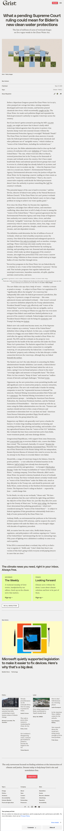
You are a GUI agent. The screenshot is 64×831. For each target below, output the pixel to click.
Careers (23, 798)
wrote (47, 378)
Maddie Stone (6, 672)
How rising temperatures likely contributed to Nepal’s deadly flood (41, 711)
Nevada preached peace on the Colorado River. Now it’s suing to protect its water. (26, 704)
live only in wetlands (28, 241)
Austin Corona (25, 713)
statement (14, 396)
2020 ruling (42, 503)
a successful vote (16, 441)
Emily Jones (24, 728)
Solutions (4, 795)
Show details (55, 822)
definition (35, 151)
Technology (14, 672)
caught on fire (44, 110)
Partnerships (24, 800)
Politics (4, 793)
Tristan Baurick (25, 750)
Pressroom (24, 802)
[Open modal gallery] (32, 279)
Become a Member (44, 795)
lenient (26, 321)
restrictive (44, 319)
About (22, 790)
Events (41, 793)
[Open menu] (60, 3)
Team (22, 793)
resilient (10, 247)
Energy (4, 790)
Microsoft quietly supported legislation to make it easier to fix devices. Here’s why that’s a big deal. (30, 663)
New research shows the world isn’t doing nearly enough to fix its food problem (57, 732)
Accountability (6, 798)
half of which (20, 464)
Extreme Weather (6, 800)
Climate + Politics (57, 89)
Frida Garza (55, 740)
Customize (31, 827)
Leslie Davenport (56, 707)
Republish (42, 800)
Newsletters (42, 790)
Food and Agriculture (8, 802)
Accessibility (42, 802)
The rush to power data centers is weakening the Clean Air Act (25, 722)
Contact (23, 795)
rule (28, 305)
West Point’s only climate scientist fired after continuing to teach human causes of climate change (10, 713)
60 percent (35, 252)
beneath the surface (14, 358)
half (47, 183)
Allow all (52, 827)
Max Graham (5, 81)
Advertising (42, 798)
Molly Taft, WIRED (38, 716)
